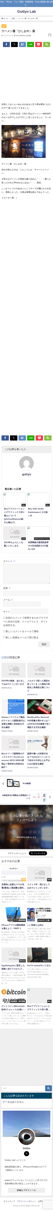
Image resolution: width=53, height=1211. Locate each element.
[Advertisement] (26, 76)
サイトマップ (9, 1201)
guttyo (26, 474)
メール (8, 600)
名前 (7, 588)
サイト (6, 612)
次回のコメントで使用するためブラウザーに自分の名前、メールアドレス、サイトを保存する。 (25, 621)
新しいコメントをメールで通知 (22, 631)
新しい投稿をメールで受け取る (22, 637)
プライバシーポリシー (26, 1201)
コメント (9, 561)
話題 (4, 26)
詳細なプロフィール (26, 1190)
